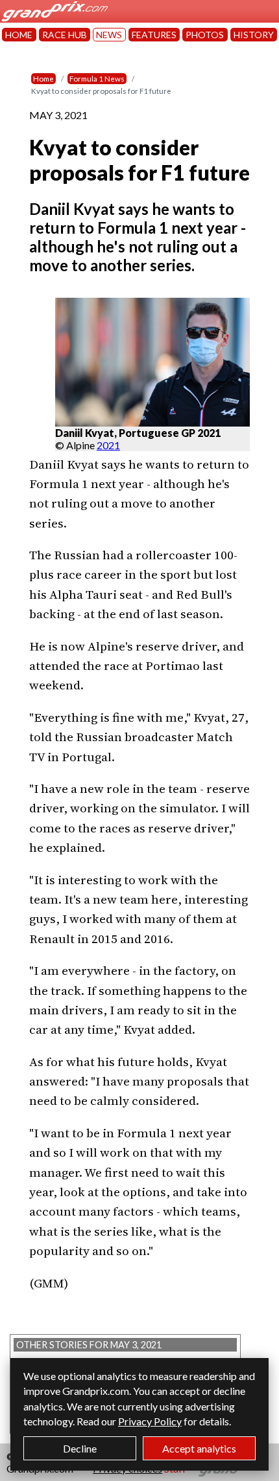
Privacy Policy (150, 1421)
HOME (18, 34)
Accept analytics (199, 1448)
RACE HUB (64, 34)
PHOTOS (205, 34)
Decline (80, 1448)
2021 (108, 445)
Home (43, 78)
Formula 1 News (97, 78)
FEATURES (154, 34)
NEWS (109, 34)
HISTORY (254, 34)
